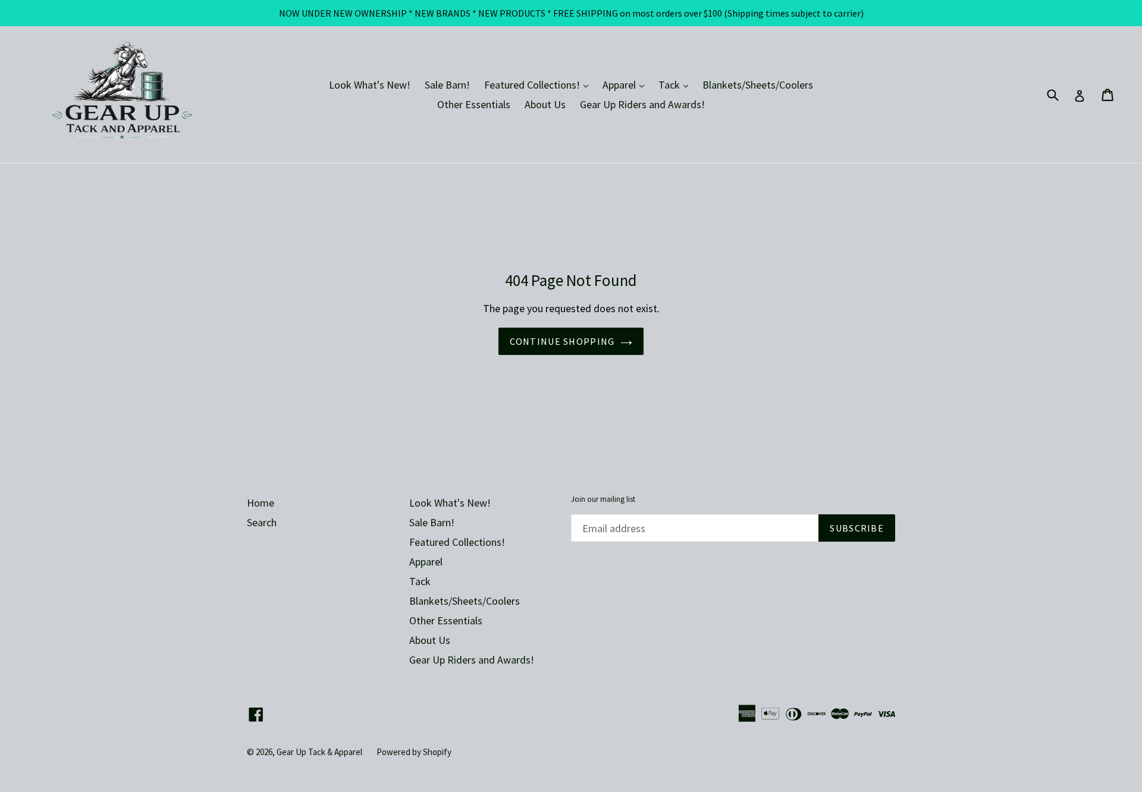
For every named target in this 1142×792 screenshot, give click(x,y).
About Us (545, 104)
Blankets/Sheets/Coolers (757, 85)
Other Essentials (473, 104)
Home (260, 503)
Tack (676, 84)
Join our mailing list (603, 499)
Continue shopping (562, 341)
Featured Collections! (539, 84)
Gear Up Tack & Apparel (319, 752)
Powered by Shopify (414, 752)
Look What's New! (369, 85)
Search (262, 522)
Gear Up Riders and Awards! (642, 104)
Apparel (626, 84)
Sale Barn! (447, 85)
